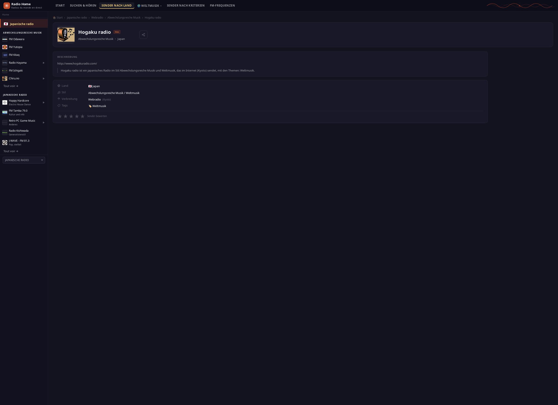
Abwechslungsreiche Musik (123, 17)
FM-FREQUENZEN (222, 5)
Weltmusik (133, 93)
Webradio (97, 17)
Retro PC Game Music (22, 121)
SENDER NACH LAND (117, 5)
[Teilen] (143, 35)
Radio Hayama (18, 63)
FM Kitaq (14, 55)
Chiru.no (14, 78)
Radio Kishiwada (19, 131)
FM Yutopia (15, 47)
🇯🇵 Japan (94, 86)
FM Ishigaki (16, 70)
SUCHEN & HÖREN (83, 5)
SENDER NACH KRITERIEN (186, 5)
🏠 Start (58, 17)
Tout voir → (10, 86)
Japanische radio (22, 24)
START (60, 5)
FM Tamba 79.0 (18, 110)
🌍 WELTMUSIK (149, 6)
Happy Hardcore (19, 100)
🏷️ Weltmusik (97, 106)
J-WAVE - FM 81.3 (19, 141)
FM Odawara (16, 39)
